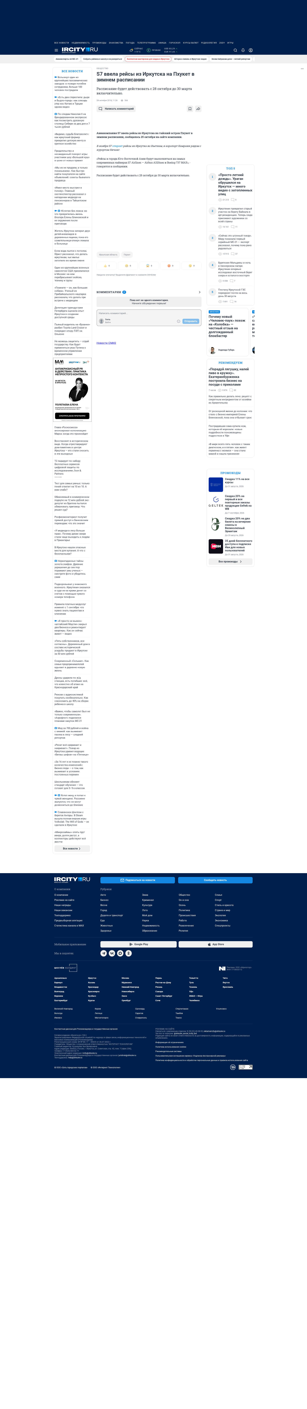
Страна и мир (222, 910)
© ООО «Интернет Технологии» (105, 1067)
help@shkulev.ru (75, 1058)
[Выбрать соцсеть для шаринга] (198, 109)
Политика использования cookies (170, 1047)
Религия (183, 930)
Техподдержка (62, 915)
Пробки (154, 50)
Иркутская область (108, 254)
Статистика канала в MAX (69, 925)
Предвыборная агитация (68, 920)
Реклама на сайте (64, 900)
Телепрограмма (146, 43)
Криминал (148, 900)
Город (103, 910)
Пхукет (127, 254)
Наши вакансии (63, 910)
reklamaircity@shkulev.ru (214, 1031)
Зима (145, 894)
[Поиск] (235, 50)
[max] (120, 953)
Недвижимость (81, 43)
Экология (220, 915)
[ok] (128, 953)
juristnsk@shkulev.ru (127, 1055)
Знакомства (116, 43)
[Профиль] (251, 50)
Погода (130, 43)
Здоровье (105, 930)
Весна (103, 905)
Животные (106, 925)
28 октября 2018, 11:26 (107, 100)
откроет (117, 146)
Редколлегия (209, 43)
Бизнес (104, 900)
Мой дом (147, 915)
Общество (184, 894)
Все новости (61, 43)
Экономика (221, 920)
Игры (230, 43)
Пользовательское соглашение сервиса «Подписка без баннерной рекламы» (190, 1056)
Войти (108, 322)
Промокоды (99, 43)
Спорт (218, 900)
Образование (149, 930)
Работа (183, 920)
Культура (147, 905)
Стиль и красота (224, 905)
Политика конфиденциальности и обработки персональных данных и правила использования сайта (201, 1060)
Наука (145, 920)
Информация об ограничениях (169, 1042)
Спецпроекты (222, 925)
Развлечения (186, 925)
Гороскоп (175, 43)
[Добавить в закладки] (190, 109)
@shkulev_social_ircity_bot (185, 1033)
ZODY (222, 43)
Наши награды (62, 905)
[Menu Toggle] (56, 50)
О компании (61, 894)
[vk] (112, 953)
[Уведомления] (243, 50)
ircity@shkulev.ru (90, 1053)
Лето (145, 910)
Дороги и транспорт (111, 915)
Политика (184, 910)
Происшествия (187, 915)
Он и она (184, 900)
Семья (218, 894)
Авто (103, 894)
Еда (102, 920)
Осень (182, 905)
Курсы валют (191, 43)
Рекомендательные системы (168, 1051)
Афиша (162, 43)
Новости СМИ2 (106, 342)
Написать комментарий (119, 108)
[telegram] (103, 953)
